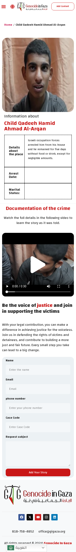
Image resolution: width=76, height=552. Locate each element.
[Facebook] (21, 517)
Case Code (13, 418)
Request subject (17, 437)
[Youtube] (38, 517)
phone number (15, 399)
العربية (20, 547)
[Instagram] (46, 517)
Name (10, 360)
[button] (3, 6)
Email (9, 379)
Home (8, 25)
